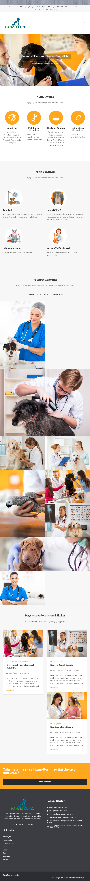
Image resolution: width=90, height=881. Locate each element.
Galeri (5, 847)
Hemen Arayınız (45, 781)
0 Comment (76, 732)
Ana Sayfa (7, 837)
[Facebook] (35, 10)
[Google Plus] (42, 10)
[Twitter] (38, 10)
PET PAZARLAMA (56, 661)
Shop (5, 850)
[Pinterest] (54, 10)
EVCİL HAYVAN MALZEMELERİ (18, 661)
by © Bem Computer (11, 875)
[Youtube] (50, 10)
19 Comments (26, 673)
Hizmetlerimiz (8, 843)
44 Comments (74, 670)
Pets (46, 295)
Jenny (54, 670)
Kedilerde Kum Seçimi (61, 727)
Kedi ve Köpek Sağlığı (61, 665)
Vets (39, 295)
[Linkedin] (46, 10)
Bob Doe (55, 732)
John (10, 673)
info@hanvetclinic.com (73, 7)
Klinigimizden (57, 295)
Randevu (6, 856)
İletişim (6, 860)
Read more (10, 690)
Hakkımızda (7, 840)
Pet (16, 673)
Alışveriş (65, 732)
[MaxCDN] (28, 825)
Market (62, 670)
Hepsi (31, 295)
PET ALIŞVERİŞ (56, 723)
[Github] (25, 825)
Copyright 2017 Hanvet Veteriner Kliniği (68, 878)
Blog (4, 853)
